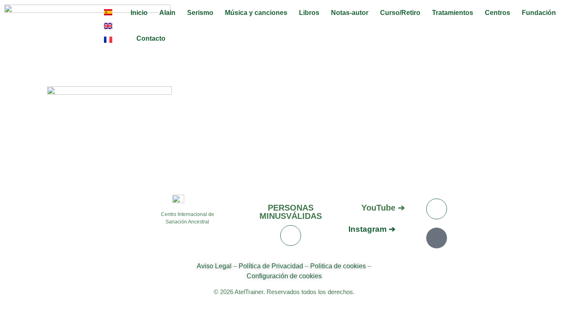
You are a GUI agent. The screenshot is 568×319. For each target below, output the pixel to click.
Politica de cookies (338, 266)
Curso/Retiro (400, 12)
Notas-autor (349, 12)
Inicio (139, 12)
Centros (497, 12)
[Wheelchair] (290, 235)
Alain (167, 12)
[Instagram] (436, 238)
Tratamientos (452, 12)
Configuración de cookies (284, 276)
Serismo (200, 12)
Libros (309, 12)
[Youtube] (436, 209)
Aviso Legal (215, 266)
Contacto (150, 38)
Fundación (539, 12)
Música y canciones (256, 12)
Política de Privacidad (271, 266)
